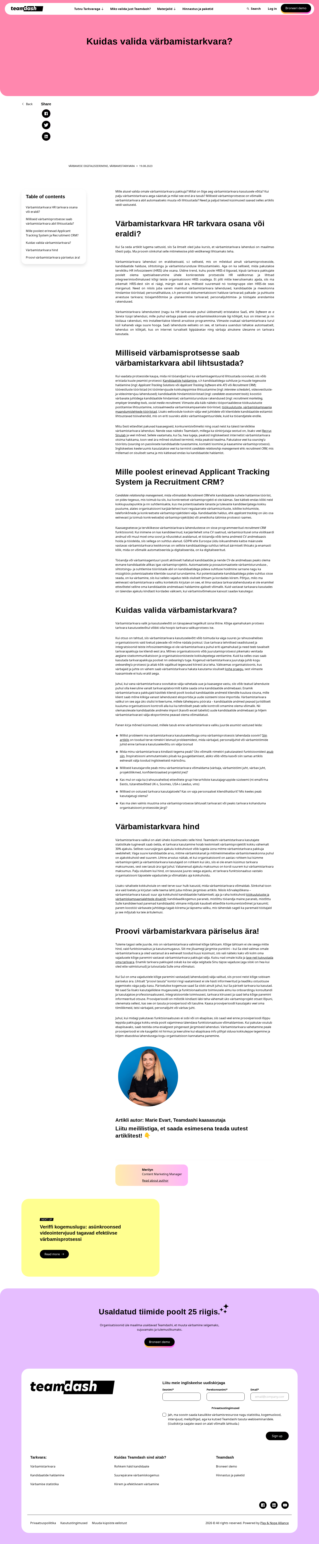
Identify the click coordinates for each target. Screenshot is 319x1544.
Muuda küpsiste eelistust (109, 1523)
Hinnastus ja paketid (230, 1475)
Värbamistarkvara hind (42, 250)
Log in (272, 9)
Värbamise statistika (44, 1484)
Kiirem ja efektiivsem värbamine (136, 1484)
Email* (255, 1389)
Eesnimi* (168, 1389)
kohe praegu (234, 669)
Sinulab (120, 435)
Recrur (266, 431)
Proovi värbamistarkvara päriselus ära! (53, 257)
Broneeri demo (226, 1466)
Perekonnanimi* (217, 1389)
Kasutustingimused (74, 1523)
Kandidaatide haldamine (180, 381)
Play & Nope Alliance (274, 1523)
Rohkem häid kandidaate (131, 1466)
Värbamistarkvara (42, 1466)
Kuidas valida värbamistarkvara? (48, 243)
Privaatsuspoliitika (43, 1523)
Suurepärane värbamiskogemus (136, 1475)
